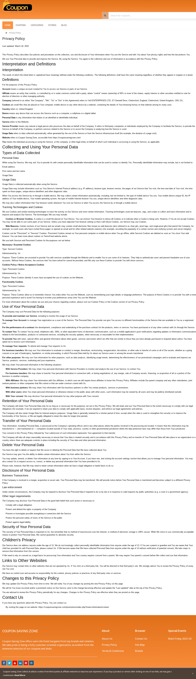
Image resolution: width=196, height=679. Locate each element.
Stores (52, 25)
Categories (37, 25)
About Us (107, 638)
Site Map (140, 644)
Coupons (21, 25)
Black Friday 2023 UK (180, 638)
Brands (139, 651)
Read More (20, 675)
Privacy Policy (15, 33)
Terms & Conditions (113, 651)
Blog (64, 25)
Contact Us (141, 638)
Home (8, 25)
